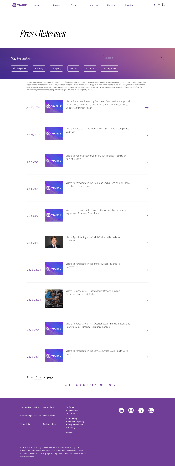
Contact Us (25, 424)
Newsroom (94, 5)
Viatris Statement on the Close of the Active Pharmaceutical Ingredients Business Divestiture (96, 212)
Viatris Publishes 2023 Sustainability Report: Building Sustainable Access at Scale (93, 292)
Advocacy (39, 68)
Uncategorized (109, 68)
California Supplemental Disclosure (72, 410)
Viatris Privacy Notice (29, 407)
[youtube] (151, 410)
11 (96, 385)
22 (110, 385)
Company (56, 68)
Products (75, 5)
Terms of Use (48, 407)
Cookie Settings (49, 424)
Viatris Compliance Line (30, 415)
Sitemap (69, 432)
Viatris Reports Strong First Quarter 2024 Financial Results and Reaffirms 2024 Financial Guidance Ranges (98, 325)
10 (91, 385)
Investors (129, 5)
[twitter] (141, 410)
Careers (111, 5)
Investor (73, 68)
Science (56, 5)
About (37, 5)
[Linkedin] (121, 410)
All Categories (19, 68)
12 (101, 385)
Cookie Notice (49, 415)
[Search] (161, 57)
